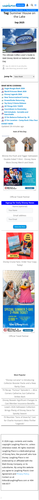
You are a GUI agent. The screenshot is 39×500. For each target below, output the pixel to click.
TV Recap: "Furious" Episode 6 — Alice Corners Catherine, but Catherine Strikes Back (19, 393)
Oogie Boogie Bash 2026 (14, 88)
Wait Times (19, 10)
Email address (19, 215)
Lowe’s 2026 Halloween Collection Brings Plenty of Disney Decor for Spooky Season (19, 410)
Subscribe (20, 5)
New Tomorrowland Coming (16, 97)
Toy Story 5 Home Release (15, 103)
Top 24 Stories (31, 10)
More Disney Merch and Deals (19, 162)
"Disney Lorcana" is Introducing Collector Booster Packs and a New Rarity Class (20, 383)
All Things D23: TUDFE (13, 106)
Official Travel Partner (20, 197)
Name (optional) (19, 206)
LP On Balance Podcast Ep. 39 (16, 117)
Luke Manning (11, 68)
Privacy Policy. (23, 474)
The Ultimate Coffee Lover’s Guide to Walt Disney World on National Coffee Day (18, 58)
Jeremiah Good (22, 68)
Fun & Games (7, 10)
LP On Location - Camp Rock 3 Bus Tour (21, 120)
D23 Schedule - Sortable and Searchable (16, 113)
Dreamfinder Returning (14, 100)
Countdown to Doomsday (15, 109)
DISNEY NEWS (7, 124)
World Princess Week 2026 (15, 91)
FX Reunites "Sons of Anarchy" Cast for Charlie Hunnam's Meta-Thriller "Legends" (20, 420)
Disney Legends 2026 (13, 94)
